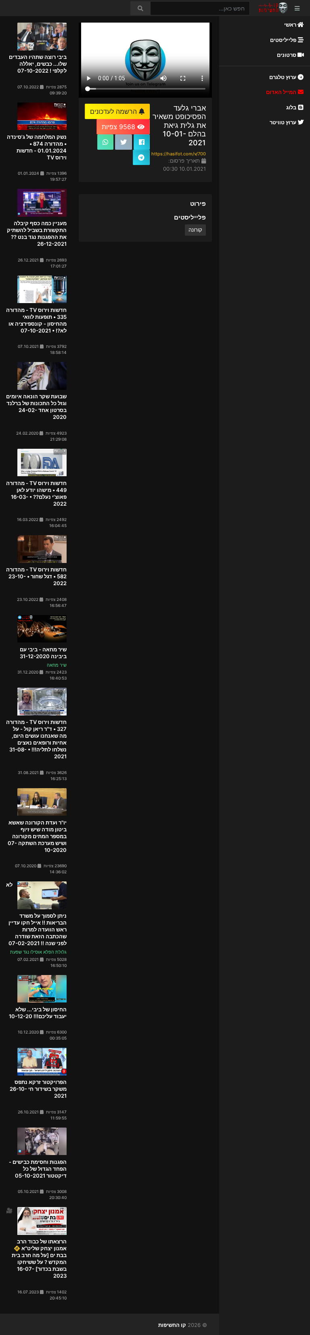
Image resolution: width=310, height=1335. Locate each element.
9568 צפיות (119, 127)
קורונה (195, 229)
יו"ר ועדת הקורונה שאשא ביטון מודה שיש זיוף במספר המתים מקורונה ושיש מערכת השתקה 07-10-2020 (37, 836)
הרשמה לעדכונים (114, 111)
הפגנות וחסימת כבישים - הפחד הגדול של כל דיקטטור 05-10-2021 (38, 1169)
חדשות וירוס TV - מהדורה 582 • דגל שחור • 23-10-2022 (36, 576)
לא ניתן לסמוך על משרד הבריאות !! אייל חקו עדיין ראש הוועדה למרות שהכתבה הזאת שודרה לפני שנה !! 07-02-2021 (36, 913)
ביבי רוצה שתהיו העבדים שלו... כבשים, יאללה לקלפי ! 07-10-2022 (38, 64)
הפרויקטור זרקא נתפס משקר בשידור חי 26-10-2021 (38, 1089)
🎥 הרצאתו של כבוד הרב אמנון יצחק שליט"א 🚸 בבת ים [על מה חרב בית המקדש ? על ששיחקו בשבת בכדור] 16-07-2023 (36, 1243)
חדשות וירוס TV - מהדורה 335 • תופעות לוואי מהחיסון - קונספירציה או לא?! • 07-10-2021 (36, 320)
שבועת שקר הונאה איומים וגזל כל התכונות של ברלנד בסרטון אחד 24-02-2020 (36, 406)
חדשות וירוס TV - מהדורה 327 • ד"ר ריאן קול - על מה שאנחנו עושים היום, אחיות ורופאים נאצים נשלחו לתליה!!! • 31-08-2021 (36, 739)
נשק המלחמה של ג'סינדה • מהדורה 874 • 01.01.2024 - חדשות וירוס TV (37, 147)
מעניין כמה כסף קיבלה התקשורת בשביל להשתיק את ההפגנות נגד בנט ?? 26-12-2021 (37, 233)
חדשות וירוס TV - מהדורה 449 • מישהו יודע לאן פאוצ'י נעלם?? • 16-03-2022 (36, 493)
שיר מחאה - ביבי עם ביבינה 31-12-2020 (43, 652)
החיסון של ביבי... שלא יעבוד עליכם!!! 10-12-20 (38, 1012)
